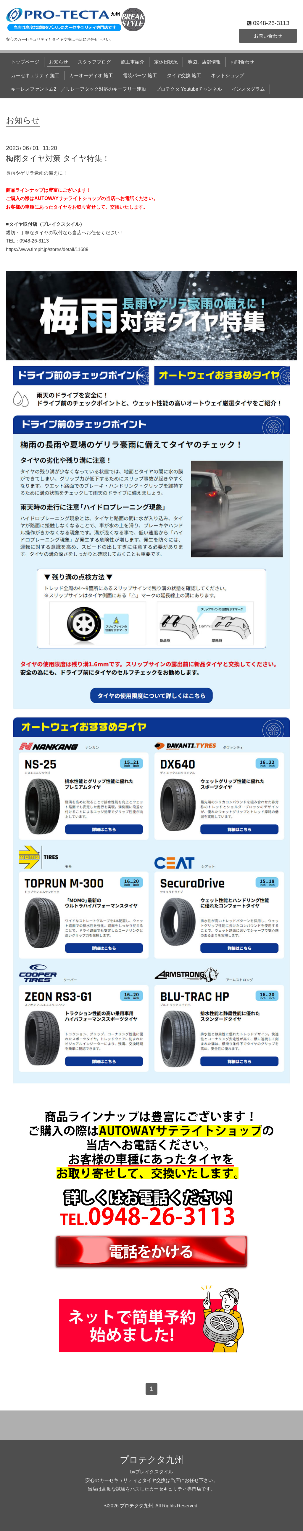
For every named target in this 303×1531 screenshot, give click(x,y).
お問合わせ (242, 61)
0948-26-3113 (34, 240)
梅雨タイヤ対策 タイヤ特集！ (58, 158)
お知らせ (58, 61)
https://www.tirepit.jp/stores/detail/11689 (47, 249)
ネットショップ (227, 75)
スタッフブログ (94, 61)
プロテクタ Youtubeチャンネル (189, 89)
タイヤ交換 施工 (184, 75)
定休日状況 (166, 61)
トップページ (25, 61)
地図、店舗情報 (204, 61)
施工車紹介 (132, 61)
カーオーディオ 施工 (91, 75)
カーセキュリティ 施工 (35, 75)
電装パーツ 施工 (140, 75)
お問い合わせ (268, 35)
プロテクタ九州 (151, 1460)
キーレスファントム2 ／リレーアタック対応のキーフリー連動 (78, 89)
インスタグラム (248, 89)
